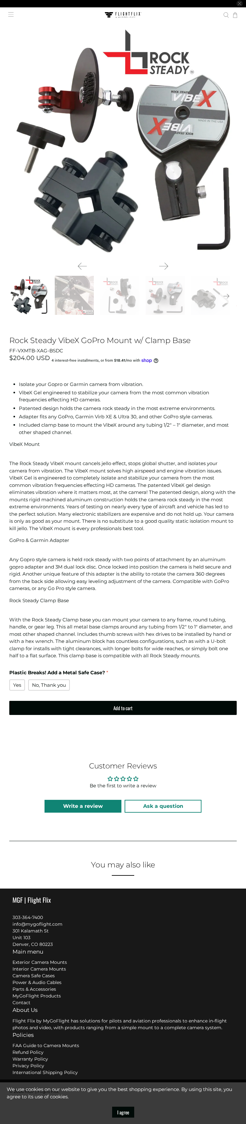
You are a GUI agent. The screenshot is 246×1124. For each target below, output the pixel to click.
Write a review (83, 806)
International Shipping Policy (45, 1072)
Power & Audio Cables (37, 982)
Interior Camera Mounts (39, 969)
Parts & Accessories (34, 989)
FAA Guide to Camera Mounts (45, 1045)
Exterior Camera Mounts (39, 962)
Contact (21, 1002)
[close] (239, 3)
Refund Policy (28, 1052)
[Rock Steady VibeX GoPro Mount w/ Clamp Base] (123, 143)
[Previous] (82, 266)
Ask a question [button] (163, 806)
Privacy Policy (28, 1066)
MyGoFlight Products (36, 996)
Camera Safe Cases (33, 976)
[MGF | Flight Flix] (123, 15)
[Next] (163, 266)
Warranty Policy (30, 1059)
